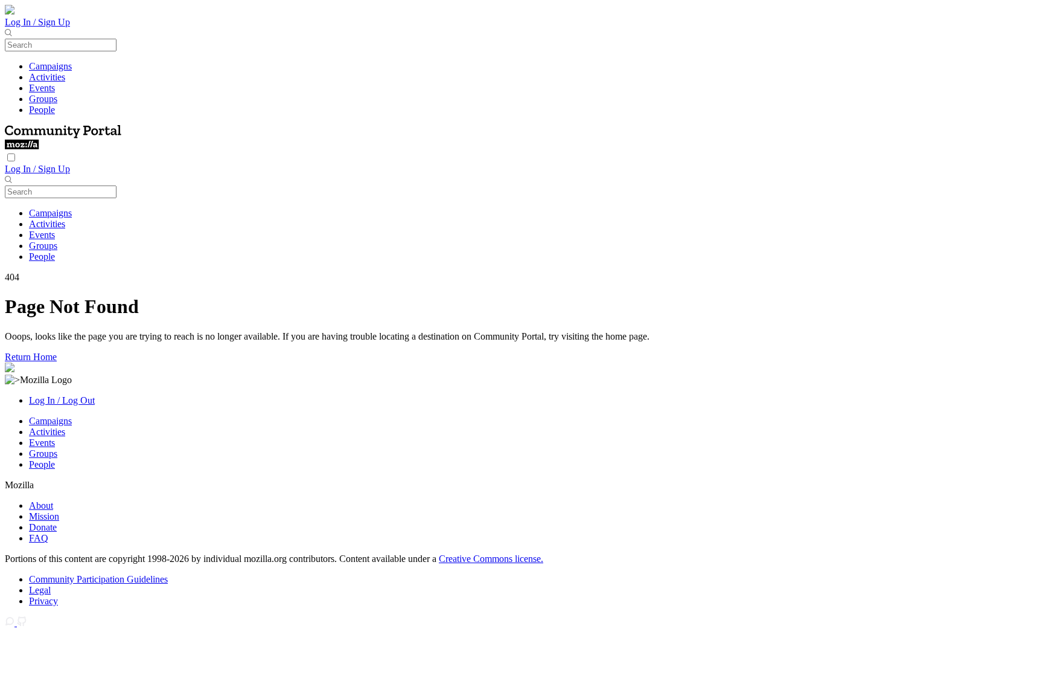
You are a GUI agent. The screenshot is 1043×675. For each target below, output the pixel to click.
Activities (47, 77)
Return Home (31, 357)
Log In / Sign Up (37, 22)
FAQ (38, 538)
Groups (43, 99)
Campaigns (50, 66)
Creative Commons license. (491, 559)
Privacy (43, 601)
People (42, 110)
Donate (43, 527)
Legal (40, 590)
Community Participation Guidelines (98, 579)
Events (42, 88)
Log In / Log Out (62, 400)
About (41, 505)
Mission (44, 516)
